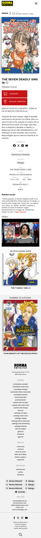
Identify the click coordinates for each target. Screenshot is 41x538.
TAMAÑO (14, 177)
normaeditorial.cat (20, 501)
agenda (20, 437)
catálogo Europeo (20, 413)
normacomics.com (19, 503)
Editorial (20, 442)
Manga (31, 481)
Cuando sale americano (20, 405)
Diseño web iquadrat (20, 528)
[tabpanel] (20, 233)
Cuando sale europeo (20, 402)
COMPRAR (13, 94)
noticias (20, 410)
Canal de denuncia (21, 526)
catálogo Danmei (20, 426)
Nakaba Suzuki (9, 87)
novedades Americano (20, 387)
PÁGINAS (26, 177)
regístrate (20, 460)
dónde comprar (20, 457)
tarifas (20, 472)
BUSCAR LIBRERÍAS (17, 101)
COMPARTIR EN (20, 142)
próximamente (20, 400)
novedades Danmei (21, 395)
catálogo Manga (21, 418)
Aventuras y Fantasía (20, 154)
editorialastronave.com (19, 505)
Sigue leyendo (20, 212)
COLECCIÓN (15, 12)
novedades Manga (20, 389)
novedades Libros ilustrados (20, 392)
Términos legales (20, 524)
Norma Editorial (15, 481)
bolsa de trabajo (20, 454)
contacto (20, 449)
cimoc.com (19, 507)
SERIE (20, 167)
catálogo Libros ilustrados (20, 421)
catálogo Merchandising (20, 423)
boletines (20, 475)
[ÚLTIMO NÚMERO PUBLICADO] (20, 260)
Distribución (20, 465)
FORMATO (20, 172)
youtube (21, 492)
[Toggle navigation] (36, 3)
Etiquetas (20, 434)
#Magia (20, 163)
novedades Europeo (20, 384)
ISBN (20, 182)
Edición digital (20, 429)
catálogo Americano (20, 416)
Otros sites (20, 497)
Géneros (21, 431)
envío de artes (20, 452)
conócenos (20, 446)
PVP (20, 187)
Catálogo (20, 380)
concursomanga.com (19, 510)
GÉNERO (20, 151)
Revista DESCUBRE (20, 397)
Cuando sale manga (20, 408)
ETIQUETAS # (20, 159)
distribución (20, 469)
